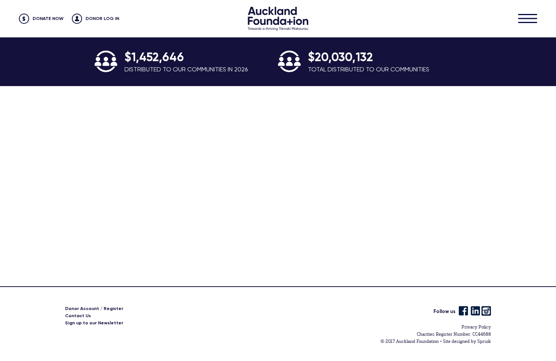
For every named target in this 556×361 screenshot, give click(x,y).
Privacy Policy (476, 327)
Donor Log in (102, 18)
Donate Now (48, 18)
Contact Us (78, 315)
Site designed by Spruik (467, 341)
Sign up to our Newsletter (94, 323)
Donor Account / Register (94, 308)
